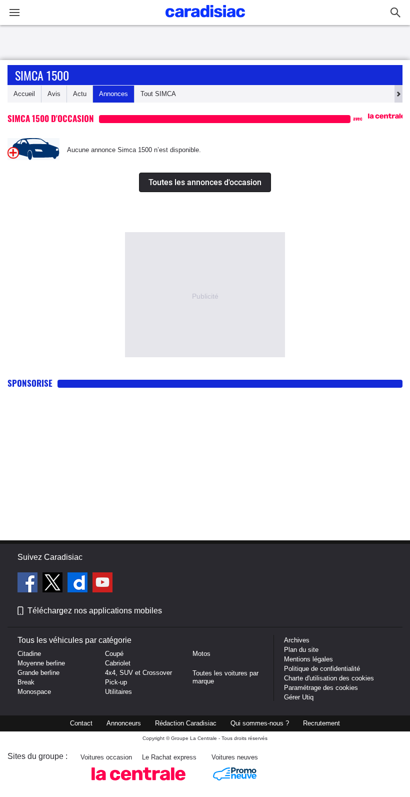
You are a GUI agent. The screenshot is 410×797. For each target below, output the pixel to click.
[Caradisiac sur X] (53, 583)
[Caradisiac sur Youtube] (102, 583)
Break (26, 682)
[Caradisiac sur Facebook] (29, 583)
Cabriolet (117, 663)
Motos (201, 653)
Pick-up (116, 682)
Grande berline (39, 672)
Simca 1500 (42, 75)
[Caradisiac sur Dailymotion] (79, 583)
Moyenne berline (41, 663)
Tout (158, 94)
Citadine (29, 653)
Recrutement (321, 723)
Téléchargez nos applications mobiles (95, 610)
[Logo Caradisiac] (205, 20)
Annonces (113, 94)
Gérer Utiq (299, 697)
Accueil (24, 94)
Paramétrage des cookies (321, 687)
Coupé (114, 653)
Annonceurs (123, 723)
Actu (79, 94)
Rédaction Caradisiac (185, 723)
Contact (81, 723)
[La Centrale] (139, 783)
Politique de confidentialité (322, 668)
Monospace (34, 691)
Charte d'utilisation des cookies (329, 678)
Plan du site (301, 649)
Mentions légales (308, 659)
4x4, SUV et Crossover (138, 672)
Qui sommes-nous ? (259, 723)
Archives (297, 640)
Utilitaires (118, 691)
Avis (54, 94)
